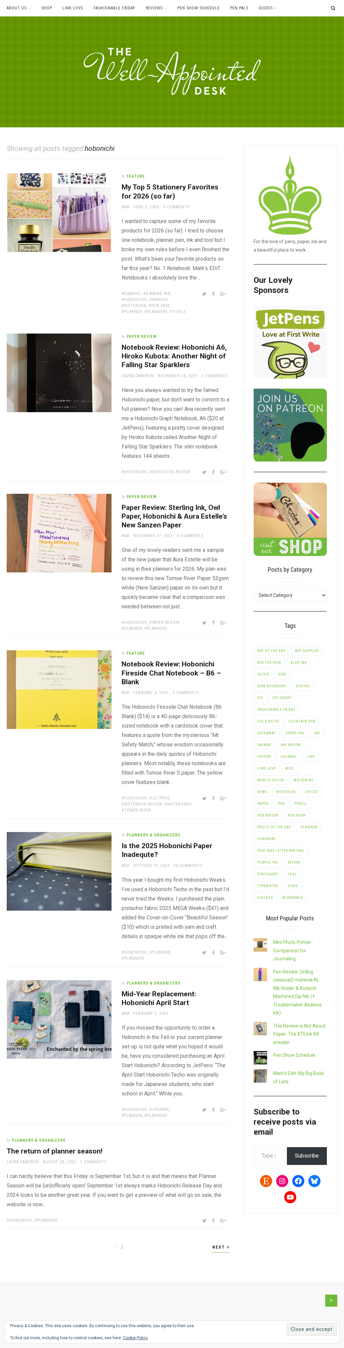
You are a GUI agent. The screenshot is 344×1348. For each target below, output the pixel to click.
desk (282, 674)
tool (292, 874)
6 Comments (190, 535)
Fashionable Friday (114, 8)
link (311, 756)
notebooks (179, 804)
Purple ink (267, 862)
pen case (161, 305)
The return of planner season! (54, 1151)
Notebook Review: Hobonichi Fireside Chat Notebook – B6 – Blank (171, 673)
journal (161, 1109)
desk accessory (271, 686)
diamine (132, 293)
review (294, 862)
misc (289, 768)
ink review (291, 745)
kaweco (160, 299)
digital (303, 686)
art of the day (271, 651)
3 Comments (176, 207)
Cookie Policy (135, 1338)
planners (157, 311)
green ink (295, 733)
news (262, 792)
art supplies (307, 651)
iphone (264, 756)
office (311, 792)
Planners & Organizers (153, 835)
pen (281, 804)
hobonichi (135, 299)
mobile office (270, 780)
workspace (293, 898)
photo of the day (274, 827)
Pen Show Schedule (198, 8)
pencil (300, 804)
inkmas (264, 745)
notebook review (171, 472)
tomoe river (137, 810)
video (293, 886)
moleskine (303, 780)
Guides (266, 8)
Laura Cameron (138, 376)
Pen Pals (239, 8)
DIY (260, 698)
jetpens (161, 798)
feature (136, 176)
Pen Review (267, 815)
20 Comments (188, 865)
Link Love (72, 8)
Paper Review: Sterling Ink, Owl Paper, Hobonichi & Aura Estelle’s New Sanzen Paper (174, 516)
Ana (125, 207)
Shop (46, 8)
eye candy (282, 698)
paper (262, 804)
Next (219, 1247)
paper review (165, 622)
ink (317, 733)
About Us (17, 8)
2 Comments (215, 376)
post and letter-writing (280, 851)
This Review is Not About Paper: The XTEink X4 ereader (299, 1034)
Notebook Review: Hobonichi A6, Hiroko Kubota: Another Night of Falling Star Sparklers (174, 356)
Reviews (154, 8)
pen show (297, 815)
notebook (135, 305)
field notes (268, 721)
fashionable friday (276, 709)
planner (133, 311)
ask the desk (269, 662)
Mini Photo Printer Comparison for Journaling (292, 950)
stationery (267, 874)
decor (263, 674)
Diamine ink (158, 293)
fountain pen (302, 721)
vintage (265, 898)
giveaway (266, 733)
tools (179, 311)
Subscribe (307, 1156)
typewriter (267, 886)
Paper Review (142, 336)
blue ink (299, 662)
